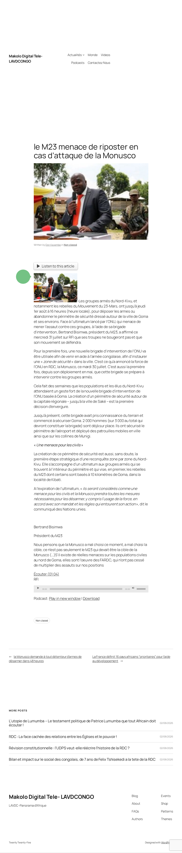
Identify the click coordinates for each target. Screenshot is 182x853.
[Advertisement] (142, 58)
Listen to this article (58, 266)
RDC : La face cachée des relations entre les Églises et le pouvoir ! (63, 737)
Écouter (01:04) (46, 574)
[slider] (142, 588)
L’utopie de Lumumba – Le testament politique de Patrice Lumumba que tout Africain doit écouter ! (82, 723)
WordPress (167, 842)
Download (91, 598)
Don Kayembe (53, 244)
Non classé (70, 244)
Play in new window (65, 598)
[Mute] (133, 588)
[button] (23, 277)
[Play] (38, 588)
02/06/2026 (166, 723)
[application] (91, 588)
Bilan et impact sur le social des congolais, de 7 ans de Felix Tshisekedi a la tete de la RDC (82, 759)
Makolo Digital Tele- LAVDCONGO (25, 59)
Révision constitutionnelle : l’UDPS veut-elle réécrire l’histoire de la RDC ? (69, 748)
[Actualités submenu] (83, 55)
